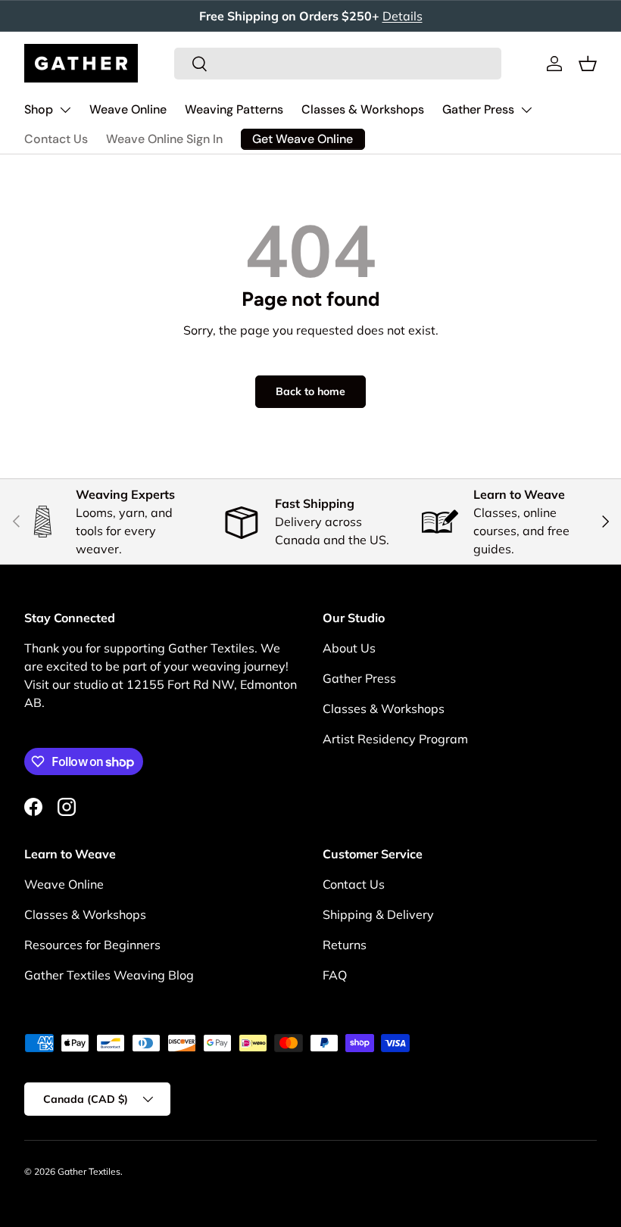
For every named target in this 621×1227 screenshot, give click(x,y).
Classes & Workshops (362, 109)
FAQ (335, 975)
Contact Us (56, 139)
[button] (587, 63)
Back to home (310, 391)
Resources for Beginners (92, 944)
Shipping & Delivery (378, 914)
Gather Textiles (89, 1171)
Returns (345, 944)
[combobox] (337, 63)
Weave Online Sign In (164, 139)
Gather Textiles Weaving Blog (109, 975)
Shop (38, 109)
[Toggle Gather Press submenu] (526, 110)
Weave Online (128, 109)
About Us (349, 648)
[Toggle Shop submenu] (65, 110)
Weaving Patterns (234, 109)
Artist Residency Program (395, 738)
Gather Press (478, 109)
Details (402, 15)
